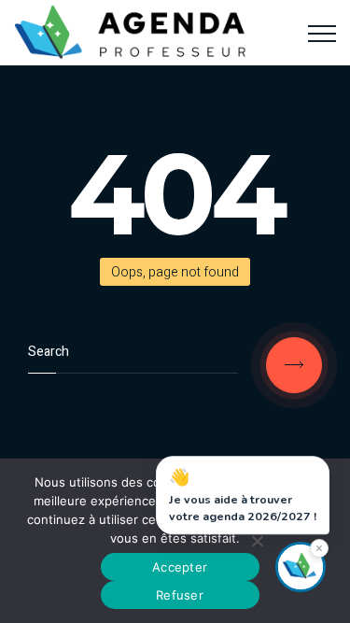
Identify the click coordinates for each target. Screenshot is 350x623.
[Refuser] (256, 540)
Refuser (179, 595)
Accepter (179, 566)
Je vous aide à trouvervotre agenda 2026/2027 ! (242, 496)
